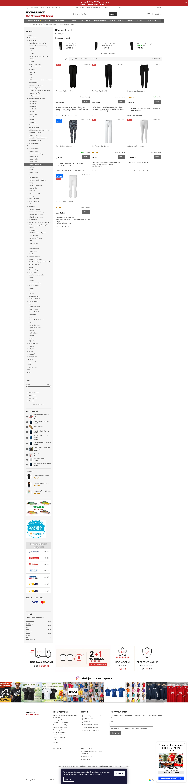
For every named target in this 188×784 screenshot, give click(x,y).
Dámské (32, 278)
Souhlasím (119, 773)
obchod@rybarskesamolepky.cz (94, 716)
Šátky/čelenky (34, 236)
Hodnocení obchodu (59, 737)
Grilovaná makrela (86, 757)
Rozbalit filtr (37, 405)
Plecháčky (30, 359)
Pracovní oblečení (34, 257)
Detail (86, 101)
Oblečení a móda (32, 146)
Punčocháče (33, 188)
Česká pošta (29, 624)
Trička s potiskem (32, 38)
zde (101, 774)
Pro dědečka (33, 109)
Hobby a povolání (34, 96)
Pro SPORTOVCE (34, 128)
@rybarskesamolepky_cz (91, 730)
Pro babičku (33, 106)
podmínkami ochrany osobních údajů (138, 729)
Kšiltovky (32, 228)
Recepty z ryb (62, 766)
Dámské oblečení (34, 149)
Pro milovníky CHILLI (35, 135)
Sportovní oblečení (34, 299)
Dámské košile (34, 159)
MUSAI (31, 338)
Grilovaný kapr (85, 759)
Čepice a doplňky (35, 307)
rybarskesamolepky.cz (91, 725)
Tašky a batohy (33, 270)
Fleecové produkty (34, 209)
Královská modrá (67, 171)
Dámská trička (34, 151)
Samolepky (30, 349)
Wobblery (30, 351)
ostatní (28, 636)
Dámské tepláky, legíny (36, 164)
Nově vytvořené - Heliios (37, 320)
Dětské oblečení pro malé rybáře (39, 56)
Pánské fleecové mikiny (36, 214)
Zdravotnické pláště (35, 283)
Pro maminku (33, 101)
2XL (72, 116)
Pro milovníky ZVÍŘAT (35, 88)
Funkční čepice (34, 230)
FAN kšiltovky (33, 241)
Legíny (31, 170)
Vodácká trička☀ (34, 143)
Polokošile (32, 207)
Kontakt (55, 742)
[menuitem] (33, 21)
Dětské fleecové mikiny (36, 217)
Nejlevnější (74, 59)
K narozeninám (33, 125)
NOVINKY (32, 336)
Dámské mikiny (34, 156)
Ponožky (32, 191)
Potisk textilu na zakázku (60, 722)
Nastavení (68, 779)
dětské (32, 294)
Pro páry (32, 120)
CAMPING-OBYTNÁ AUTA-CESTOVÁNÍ (39, 91)
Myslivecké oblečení (35, 64)
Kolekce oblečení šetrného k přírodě (40, 222)
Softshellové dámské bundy (38, 180)
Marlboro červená (79, 171)
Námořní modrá (137, 116)
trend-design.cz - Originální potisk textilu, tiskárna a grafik (105, 766)
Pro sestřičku (33, 114)
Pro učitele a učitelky (35, 133)
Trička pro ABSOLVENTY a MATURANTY (40, 130)
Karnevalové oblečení (35, 141)
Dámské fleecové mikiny (37, 212)
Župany (32, 196)
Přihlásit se (115, 733)
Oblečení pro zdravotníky (36, 275)
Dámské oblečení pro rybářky (38, 46)
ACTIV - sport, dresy (35, 286)
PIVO (31, 75)
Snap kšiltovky (34, 243)
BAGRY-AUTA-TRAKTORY (36, 85)
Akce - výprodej (33, 344)
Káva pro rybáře (32, 362)
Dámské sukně (34, 172)
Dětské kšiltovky (34, 249)
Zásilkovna (29, 632)
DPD (27, 628)
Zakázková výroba (58, 735)
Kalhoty (32, 167)
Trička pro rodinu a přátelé (37, 99)
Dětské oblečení (34, 201)
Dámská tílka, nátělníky (36, 154)
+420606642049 (88, 719)
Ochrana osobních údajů (60, 725)
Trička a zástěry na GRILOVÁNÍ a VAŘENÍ (40, 80)
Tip (31, 401)
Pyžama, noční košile (36, 185)
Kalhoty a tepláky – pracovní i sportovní (40, 262)
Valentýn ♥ (33, 122)
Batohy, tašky (33, 272)
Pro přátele (33, 117)
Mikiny (32, 51)
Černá (129, 116)
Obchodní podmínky (59, 732)
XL (68, 116)
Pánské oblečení (34, 199)
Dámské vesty (34, 162)
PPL (27, 620)
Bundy (31, 183)
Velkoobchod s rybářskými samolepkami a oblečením (92, 7)
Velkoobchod (33, 367)
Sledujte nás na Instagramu (97, 678)
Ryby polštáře (31, 354)
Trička (32, 48)
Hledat (112, 14)
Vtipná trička (32, 70)
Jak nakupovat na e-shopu (61, 720)
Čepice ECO (33, 246)
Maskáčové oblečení (35, 67)
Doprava (69, 766)
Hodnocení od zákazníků (80, 766)
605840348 (87, 722)
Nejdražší (84, 59)
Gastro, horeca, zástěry (36, 259)
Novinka (32, 398)
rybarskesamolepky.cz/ (91, 727)
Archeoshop (126, 766)
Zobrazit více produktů (108, 53)
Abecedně (94, 59)
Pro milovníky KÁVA (34, 93)
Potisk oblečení (33, 301)
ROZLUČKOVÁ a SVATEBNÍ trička (38, 138)
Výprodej (32, 341)
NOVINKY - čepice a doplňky (38, 233)
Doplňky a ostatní (35, 193)
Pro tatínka (33, 104)
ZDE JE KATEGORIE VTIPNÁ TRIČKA (171, 778)
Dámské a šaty (34, 175)
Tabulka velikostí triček (60, 727)
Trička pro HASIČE (34, 83)
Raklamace (56, 740)
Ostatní (29, 365)
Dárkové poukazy (32, 357)
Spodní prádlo (34, 178)
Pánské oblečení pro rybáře (38, 43)
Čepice (32, 54)
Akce (32, 395)
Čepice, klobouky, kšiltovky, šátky (39, 225)
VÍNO (31, 77)
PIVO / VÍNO (32, 72)
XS (57, 116)
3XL (76, 116)
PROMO (29, 35)
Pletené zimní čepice (36, 238)
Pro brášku (33, 112)
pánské (32, 288)
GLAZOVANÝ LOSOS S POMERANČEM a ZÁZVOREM (92, 753)
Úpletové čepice (34, 251)
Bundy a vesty (33, 220)
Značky (29, 373)
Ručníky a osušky (34, 265)
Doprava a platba (58, 730)
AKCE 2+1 (29, 370)
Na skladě (33, 393)
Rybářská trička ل (34, 41)
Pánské (32, 280)
